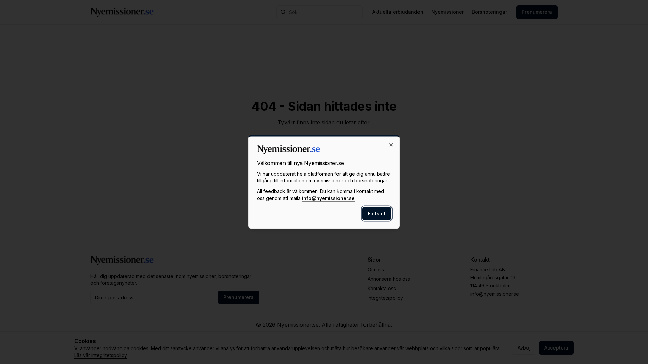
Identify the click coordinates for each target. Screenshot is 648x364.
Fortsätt (377, 213)
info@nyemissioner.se (328, 198)
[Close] (391, 145)
